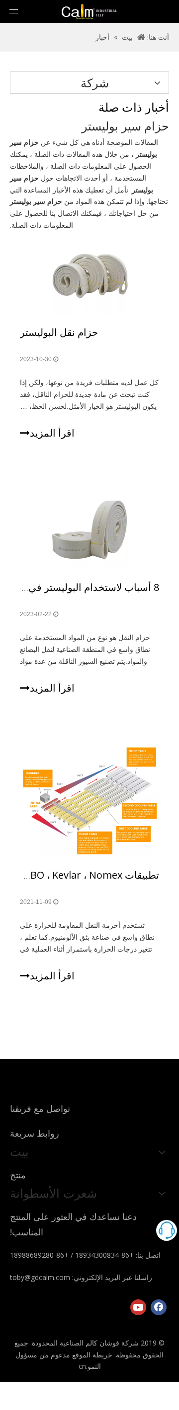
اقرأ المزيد (52, 433)
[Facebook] (159, 1307)
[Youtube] (138, 1307)
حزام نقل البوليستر (59, 332)
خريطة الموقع (92, 1354)
